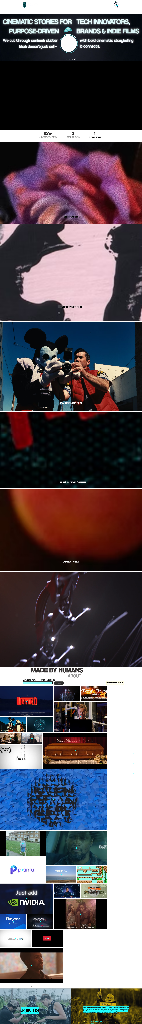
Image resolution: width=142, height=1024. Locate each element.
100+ (48, 134)
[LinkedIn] (75, 59)
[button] (116, 4)
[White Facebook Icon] (67, 59)
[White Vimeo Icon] (72, 59)
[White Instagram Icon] (70, 59)
